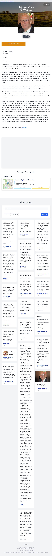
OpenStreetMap (27, 550)
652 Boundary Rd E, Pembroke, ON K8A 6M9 (25, 184)
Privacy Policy (22, 548)
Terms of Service (29, 548)
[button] (7, 183)
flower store (24, 127)
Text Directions (22, 187)
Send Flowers (40, 187)
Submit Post (44, 214)
